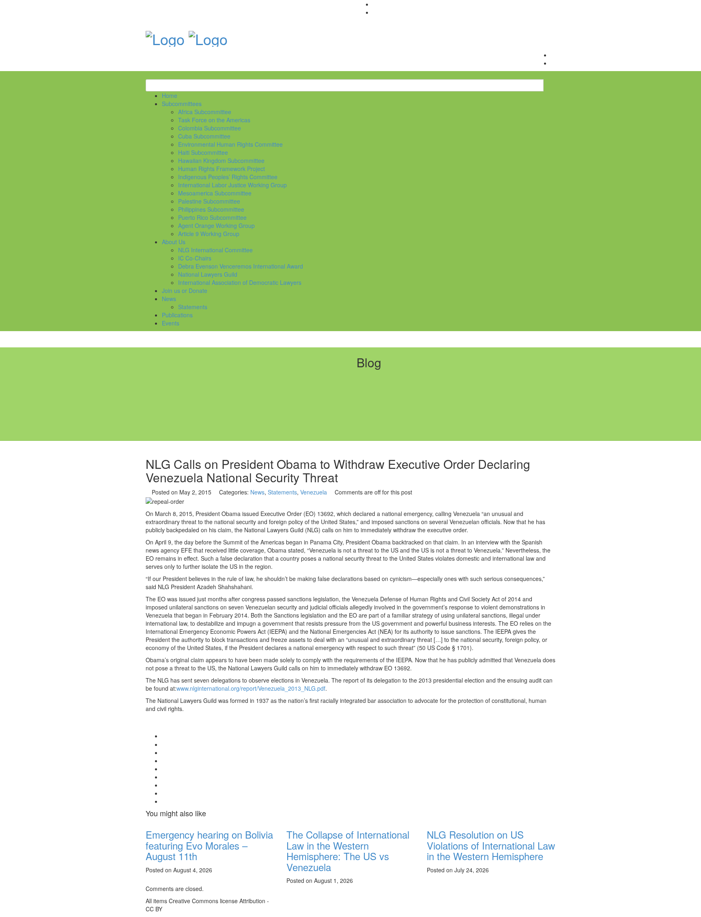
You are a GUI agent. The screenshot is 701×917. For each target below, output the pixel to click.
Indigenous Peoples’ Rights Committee (227, 177)
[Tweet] (164, 752)
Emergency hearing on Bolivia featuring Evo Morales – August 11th (209, 845)
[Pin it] (164, 777)
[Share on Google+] (164, 761)
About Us (173, 242)
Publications (177, 315)
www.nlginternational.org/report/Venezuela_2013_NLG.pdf (250, 688)
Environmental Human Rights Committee (230, 144)
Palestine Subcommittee (209, 201)
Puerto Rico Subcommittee (212, 217)
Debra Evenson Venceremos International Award (240, 266)
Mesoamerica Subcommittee (215, 193)
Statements (192, 307)
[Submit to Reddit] (164, 785)
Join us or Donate (184, 290)
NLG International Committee (215, 250)
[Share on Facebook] (164, 744)
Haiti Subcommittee (203, 152)
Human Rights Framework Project (221, 169)
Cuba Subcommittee (204, 136)
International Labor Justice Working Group (232, 185)
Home (169, 95)
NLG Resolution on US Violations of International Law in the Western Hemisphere (491, 845)
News (169, 299)
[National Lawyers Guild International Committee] (165, 36)
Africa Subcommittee (204, 112)
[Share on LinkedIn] (164, 793)
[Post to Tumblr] (164, 769)
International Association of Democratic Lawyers (239, 282)
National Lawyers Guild (207, 274)
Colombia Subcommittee (209, 128)
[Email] (164, 801)
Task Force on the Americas (214, 120)
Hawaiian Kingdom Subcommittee (221, 160)
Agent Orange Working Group (216, 225)
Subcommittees (182, 104)
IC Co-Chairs (194, 258)
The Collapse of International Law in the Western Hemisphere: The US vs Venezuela (347, 850)
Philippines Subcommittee (211, 209)
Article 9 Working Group (208, 234)
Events (170, 323)
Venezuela (313, 492)
